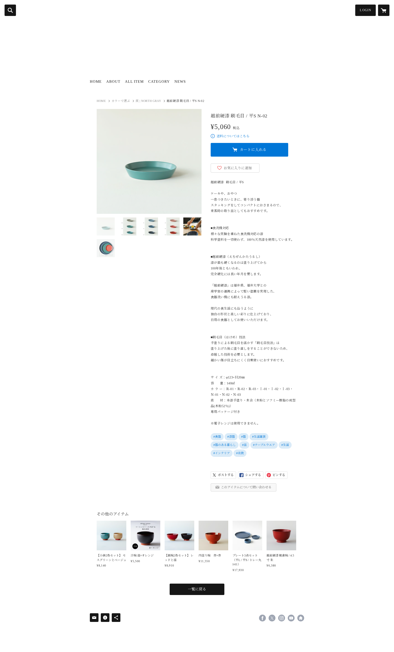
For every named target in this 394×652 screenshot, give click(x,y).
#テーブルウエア (264, 445)
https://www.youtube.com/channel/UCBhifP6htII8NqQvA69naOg (291, 618)
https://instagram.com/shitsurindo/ (281, 618)
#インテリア (221, 453)
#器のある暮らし (224, 445)
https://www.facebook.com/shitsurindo (262, 618)
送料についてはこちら (233, 136)
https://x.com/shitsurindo (272, 618)
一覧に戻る (197, 589)
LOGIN (365, 10)
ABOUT (113, 81)
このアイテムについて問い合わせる (246, 487)
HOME (96, 81)
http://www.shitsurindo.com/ (300, 618)
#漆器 (231, 436)
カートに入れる (253, 150)
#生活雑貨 (259, 436)
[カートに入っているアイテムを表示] (383, 10)
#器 (243, 436)
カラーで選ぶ (120, 101)
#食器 (217, 436)
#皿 (244, 445)
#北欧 (240, 453)
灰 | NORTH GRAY (148, 101)
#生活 (285, 445)
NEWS (180, 81)
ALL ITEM (134, 81)
